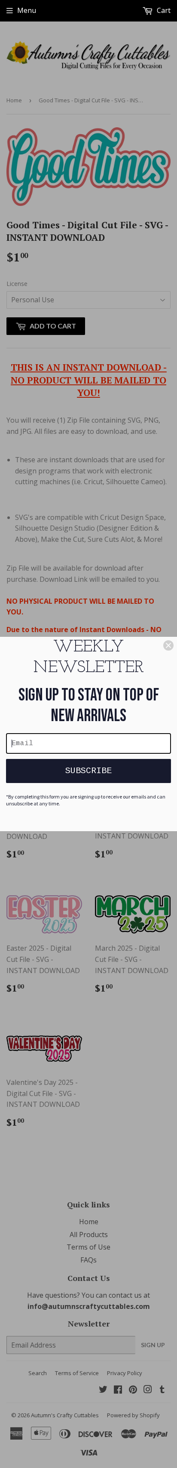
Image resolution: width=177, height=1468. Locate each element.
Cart (163, 10)
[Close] (168, 645)
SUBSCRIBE (88, 771)
